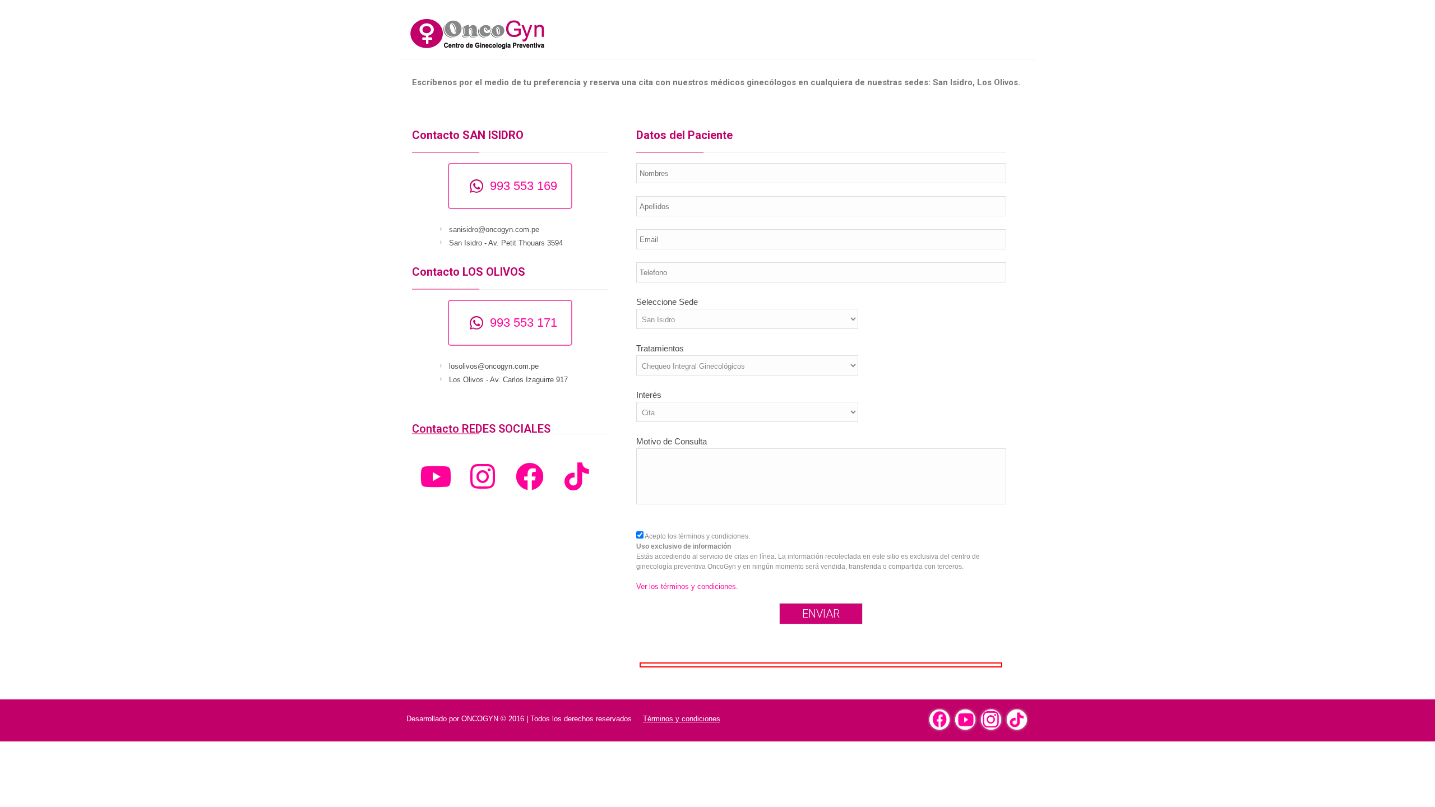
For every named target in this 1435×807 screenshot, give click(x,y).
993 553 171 (523, 323)
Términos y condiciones (681, 719)
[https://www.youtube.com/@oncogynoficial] (965, 719)
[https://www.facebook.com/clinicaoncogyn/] (939, 719)
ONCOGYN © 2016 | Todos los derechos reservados (546, 719)
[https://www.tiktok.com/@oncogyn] (1017, 719)
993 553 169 (523, 186)
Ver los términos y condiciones (686, 586)
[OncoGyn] (504, 33)
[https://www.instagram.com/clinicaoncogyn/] (991, 719)
